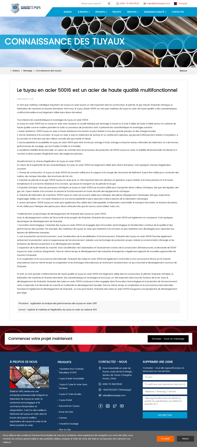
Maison (16, 70)
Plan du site (65, 429)
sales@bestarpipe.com (158, 3)
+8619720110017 (110, 390)
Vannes (63, 418)
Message (27, 70)
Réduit (185, 438)
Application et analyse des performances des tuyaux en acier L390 (63, 303)
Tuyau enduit (65, 400)
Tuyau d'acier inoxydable (71, 378)
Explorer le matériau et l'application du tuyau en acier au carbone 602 (62, 309)
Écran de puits (66, 412)
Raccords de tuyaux (69, 406)
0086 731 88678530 (129, 3)
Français (183, 3)
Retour (183, 71)
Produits (64, 362)
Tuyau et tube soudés (70, 394)
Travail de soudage (68, 423)
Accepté (165, 438)
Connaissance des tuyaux (48, 70)
